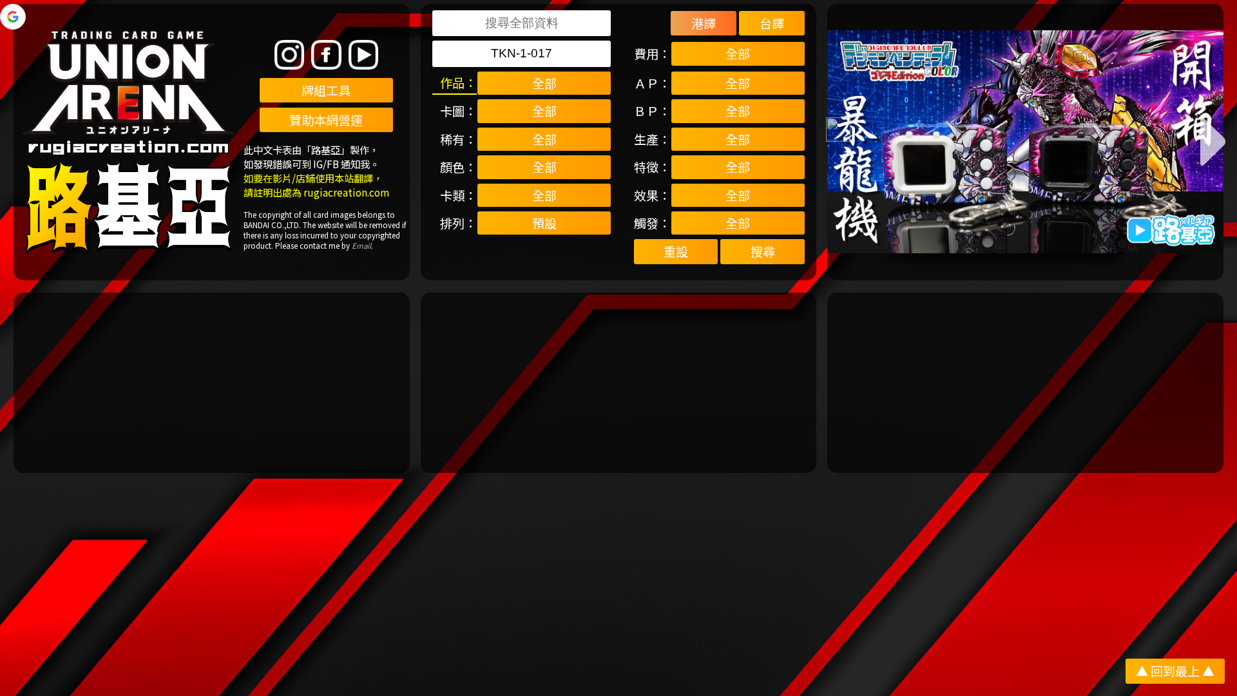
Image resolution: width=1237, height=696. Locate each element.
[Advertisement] (211, 383)
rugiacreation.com (346, 192)
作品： (458, 82)
